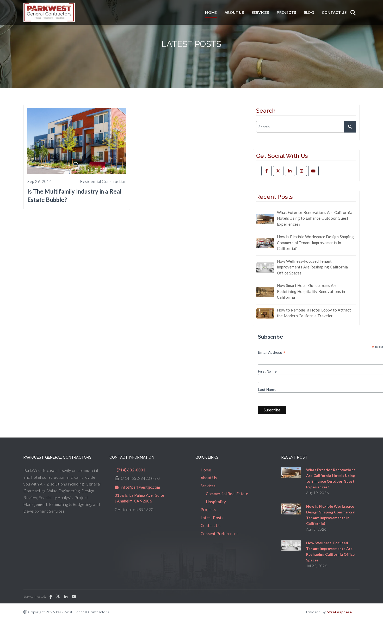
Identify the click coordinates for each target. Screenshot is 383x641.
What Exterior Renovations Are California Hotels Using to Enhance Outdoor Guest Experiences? (314, 218)
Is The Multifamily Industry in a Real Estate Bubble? (74, 195)
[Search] (353, 12)
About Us (234, 12)
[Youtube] (313, 171)
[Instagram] (301, 171)
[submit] (350, 127)
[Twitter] (278, 171)
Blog (309, 12)
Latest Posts (212, 517)
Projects (286, 12)
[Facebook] (266, 171)
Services (260, 12)
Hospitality (216, 501)
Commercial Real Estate (227, 493)
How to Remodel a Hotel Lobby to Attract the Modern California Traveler (314, 313)
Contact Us (334, 12)
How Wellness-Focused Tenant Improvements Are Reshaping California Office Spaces (312, 267)
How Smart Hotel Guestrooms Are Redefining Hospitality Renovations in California (311, 291)
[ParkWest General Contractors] (49, 12)
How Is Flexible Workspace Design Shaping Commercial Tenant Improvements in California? (315, 242)
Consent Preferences (219, 533)
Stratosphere (339, 612)
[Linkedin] (290, 171)
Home (211, 12)
